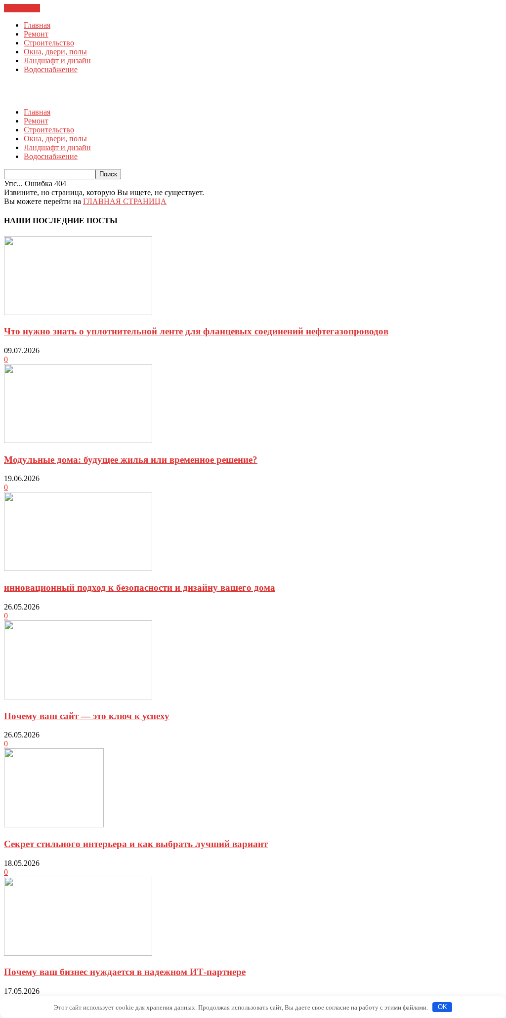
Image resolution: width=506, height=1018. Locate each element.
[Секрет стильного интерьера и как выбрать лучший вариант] (54, 824)
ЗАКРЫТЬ (22, 8)
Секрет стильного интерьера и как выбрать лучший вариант (136, 844)
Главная (37, 25)
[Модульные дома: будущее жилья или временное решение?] (78, 440)
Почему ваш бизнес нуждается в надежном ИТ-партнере (125, 972)
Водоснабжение (51, 69)
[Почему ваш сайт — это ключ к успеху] (78, 696)
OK (442, 1007)
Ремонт (36, 34)
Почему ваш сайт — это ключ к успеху (86, 716)
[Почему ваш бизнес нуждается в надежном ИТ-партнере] (78, 953)
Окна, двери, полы (55, 51)
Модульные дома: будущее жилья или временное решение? (130, 459)
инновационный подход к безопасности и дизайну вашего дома (139, 587)
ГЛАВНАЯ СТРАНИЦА (125, 201)
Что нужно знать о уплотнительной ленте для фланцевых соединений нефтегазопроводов (196, 331)
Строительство (49, 43)
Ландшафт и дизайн (57, 60)
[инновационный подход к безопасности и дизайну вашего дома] (78, 568)
